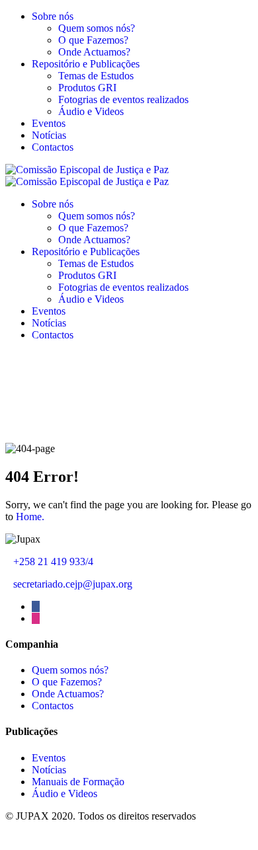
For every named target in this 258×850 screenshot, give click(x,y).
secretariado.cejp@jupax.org (72, 584)
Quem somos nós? (96, 28)
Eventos (48, 123)
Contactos (52, 147)
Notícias (49, 135)
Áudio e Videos (91, 111)
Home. (30, 516)
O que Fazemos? (93, 40)
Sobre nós (52, 16)
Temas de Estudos (96, 75)
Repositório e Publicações (86, 63)
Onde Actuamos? (94, 52)
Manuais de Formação (78, 781)
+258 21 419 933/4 (53, 561)
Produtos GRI (87, 87)
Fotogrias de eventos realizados (123, 99)
